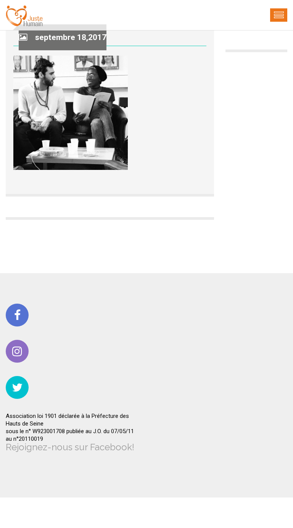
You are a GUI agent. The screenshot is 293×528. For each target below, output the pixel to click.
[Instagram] (17, 351)
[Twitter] (17, 387)
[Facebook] (17, 315)
